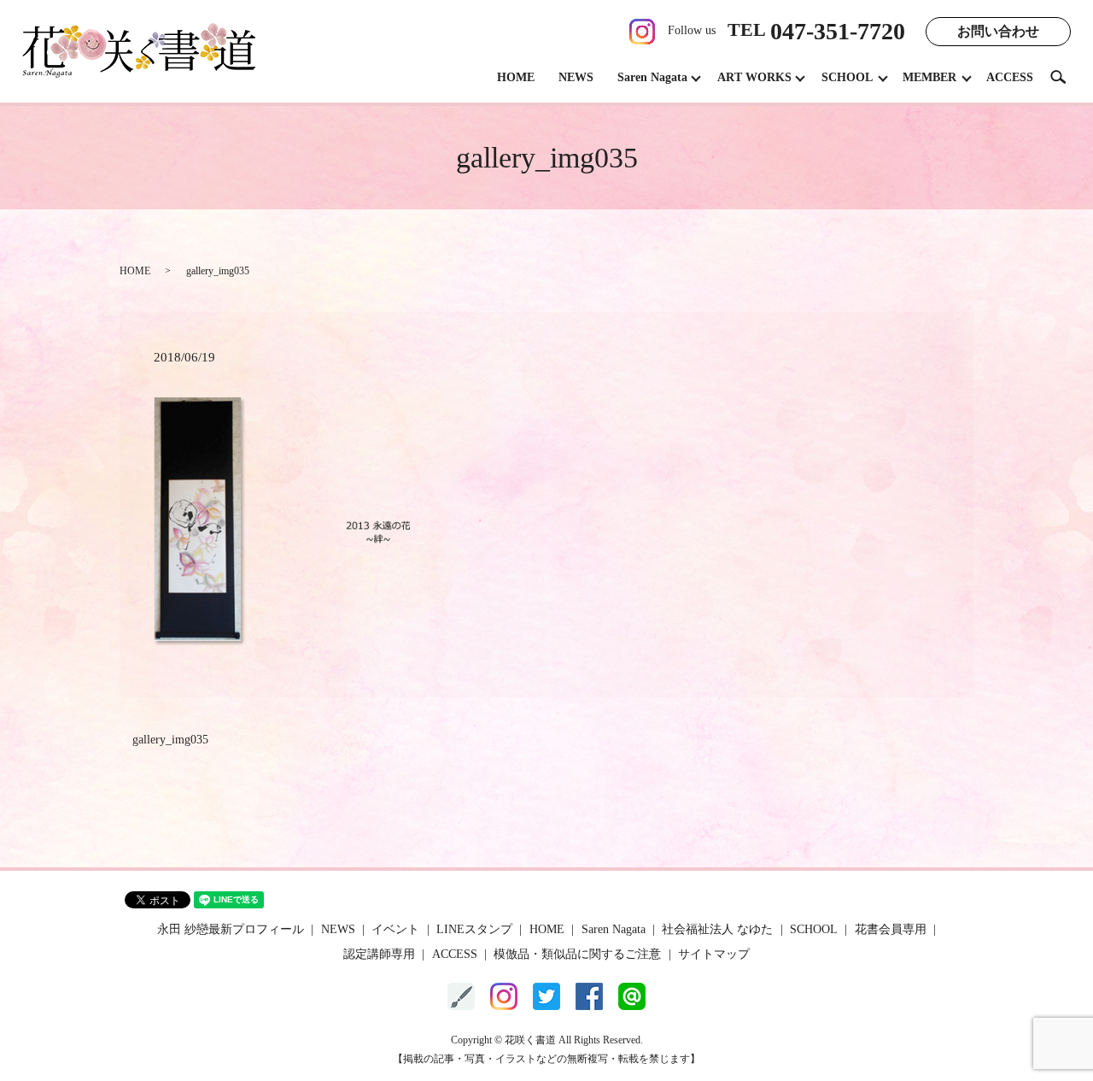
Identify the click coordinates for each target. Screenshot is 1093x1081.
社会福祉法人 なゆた (717, 929)
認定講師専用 (379, 954)
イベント (395, 929)
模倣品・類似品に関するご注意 (577, 954)
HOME (516, 77)
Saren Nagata (652, 77)
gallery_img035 (170, 739)
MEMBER (929, 77)
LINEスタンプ (474, 929)
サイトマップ (714, 954)
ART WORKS (754, 77)
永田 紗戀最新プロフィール (230, 929)
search (1065, 76)
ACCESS (1009, 77)
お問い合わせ (998, 31)
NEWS (575, 77)
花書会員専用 (890, 929)
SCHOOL (847, 77)
